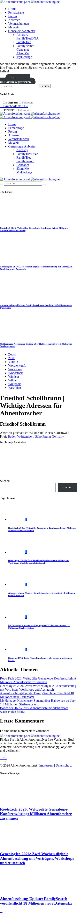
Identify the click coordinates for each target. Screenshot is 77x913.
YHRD (13, 362)
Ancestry (22, 34)
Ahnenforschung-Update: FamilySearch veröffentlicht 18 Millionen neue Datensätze (36, 901)
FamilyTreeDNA (27, 38)
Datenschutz (64, 765)
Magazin (14, 27)
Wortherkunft (16, 365)
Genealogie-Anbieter (21, 31)
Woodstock (15, 373)
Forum (12, 16)
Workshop (15, 369)
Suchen (5, 481)
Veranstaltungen (18, 23)
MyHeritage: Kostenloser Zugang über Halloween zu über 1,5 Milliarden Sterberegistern (38, 702)
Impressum (46, 765)
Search (44, 86)
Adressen (14, 20)
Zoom (12, 354)
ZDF (11, 358)
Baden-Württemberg (21, 436)
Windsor (13, 376)
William (13, 380)
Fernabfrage (16, 12)
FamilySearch (25, 46)
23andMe (22, 53)
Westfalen (14, 387)
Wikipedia (14, 384)
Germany (58, 436)
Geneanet (22, 49)
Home (12, 8)
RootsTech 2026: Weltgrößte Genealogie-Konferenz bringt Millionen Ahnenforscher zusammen (38, 680)
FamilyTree (23, 42)
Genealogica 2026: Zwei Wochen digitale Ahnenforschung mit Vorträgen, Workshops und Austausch (38, 561)
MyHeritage (24, 57)
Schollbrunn (43, 436)
